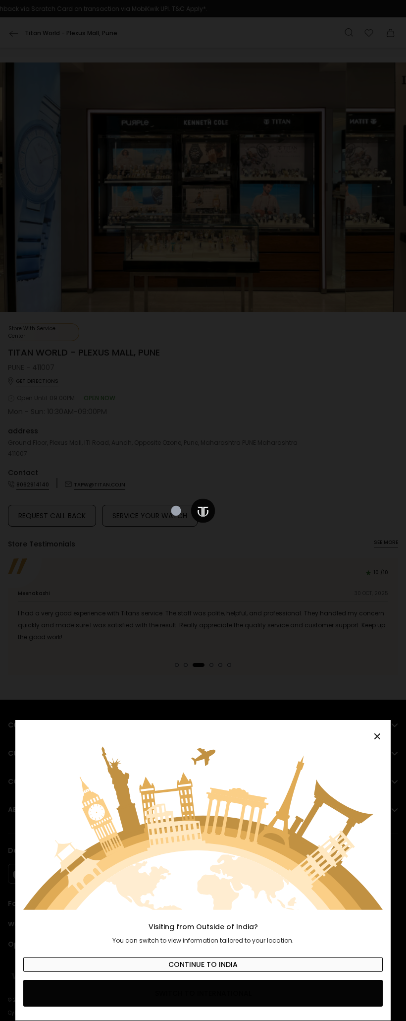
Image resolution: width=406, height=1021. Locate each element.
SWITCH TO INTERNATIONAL (203, 993)
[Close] (203, 731)
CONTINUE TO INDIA (203, 964)
